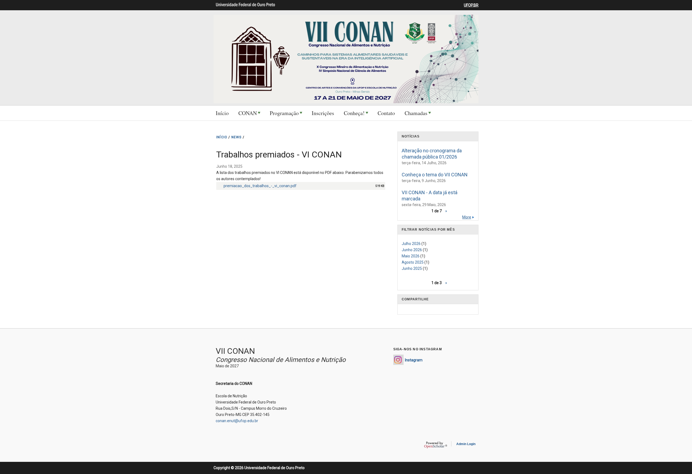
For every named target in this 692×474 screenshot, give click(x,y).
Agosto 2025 (413, 262)
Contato (386, 113)
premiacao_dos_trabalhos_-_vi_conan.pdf (260, 186)
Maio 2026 (411, 256)
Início (222, 113)
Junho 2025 (412, 268)
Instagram (413, 360)
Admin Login (465, 444)
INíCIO (221, 137)
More (466, 217)
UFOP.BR (471, 5)
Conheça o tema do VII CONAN (435, 174)
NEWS (236, 137)
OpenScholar (435, 444)
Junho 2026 (412, 250)
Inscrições (323, 113)
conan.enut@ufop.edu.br (237, 421)
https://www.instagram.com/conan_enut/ (398, 360)
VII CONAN (235, 351)
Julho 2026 (411, 243)
